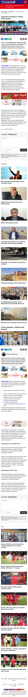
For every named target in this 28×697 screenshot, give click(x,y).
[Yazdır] (10, 39)
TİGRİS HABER (5, 65)
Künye (10, 684)
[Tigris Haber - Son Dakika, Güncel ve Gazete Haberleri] (8, 2)
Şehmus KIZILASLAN (11, 354)
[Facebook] (2, 39)
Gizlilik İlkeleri (21, 684)
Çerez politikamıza (22, 694)
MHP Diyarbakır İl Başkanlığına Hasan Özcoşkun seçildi (14, 6)
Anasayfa (5, 11)
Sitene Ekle (13, 686)
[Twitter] (4, 39)
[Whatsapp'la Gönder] (8, 39)
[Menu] (25, 2)
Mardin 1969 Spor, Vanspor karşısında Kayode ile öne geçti (16, 7)
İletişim (14, 684)
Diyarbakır (11, 11)
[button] (21, 39)
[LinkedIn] (6, 39)
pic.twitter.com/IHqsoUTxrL (10, 402)
